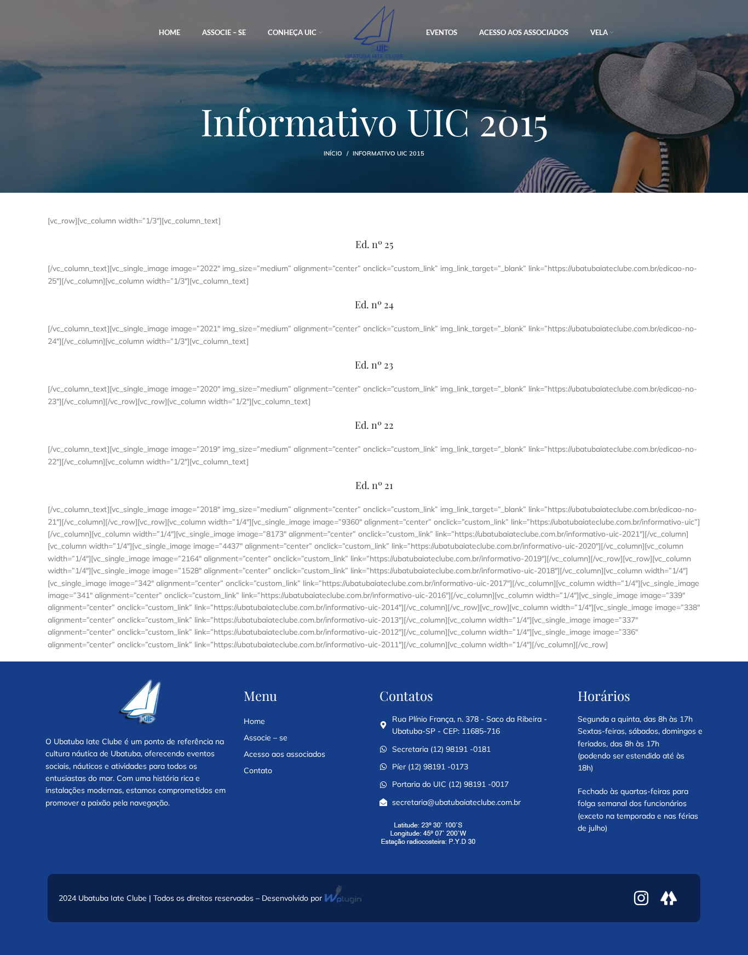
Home (254, 721)
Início (333, 153)
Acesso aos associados (284, 754)
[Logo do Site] (374, 32)
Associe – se (265, 738)
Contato (258, 770)
